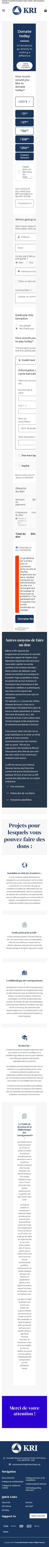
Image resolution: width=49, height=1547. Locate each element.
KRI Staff (29, 1506)
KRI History (6, 1506)
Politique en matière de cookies (11, 1487)
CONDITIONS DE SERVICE (36, 1484)
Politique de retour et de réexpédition (35, 1479)
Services (29, 1502)
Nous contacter (8, 1478)
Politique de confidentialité (12, 1482)
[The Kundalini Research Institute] (24, 10)
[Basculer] (7, 787)
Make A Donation (38, 1516)
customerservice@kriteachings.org (26, 1464)
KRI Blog (5, 1510)
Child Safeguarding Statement (33, 1489)
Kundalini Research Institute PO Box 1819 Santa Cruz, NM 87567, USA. (26, 1459)
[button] (3, 10)
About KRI (6, 1502)
